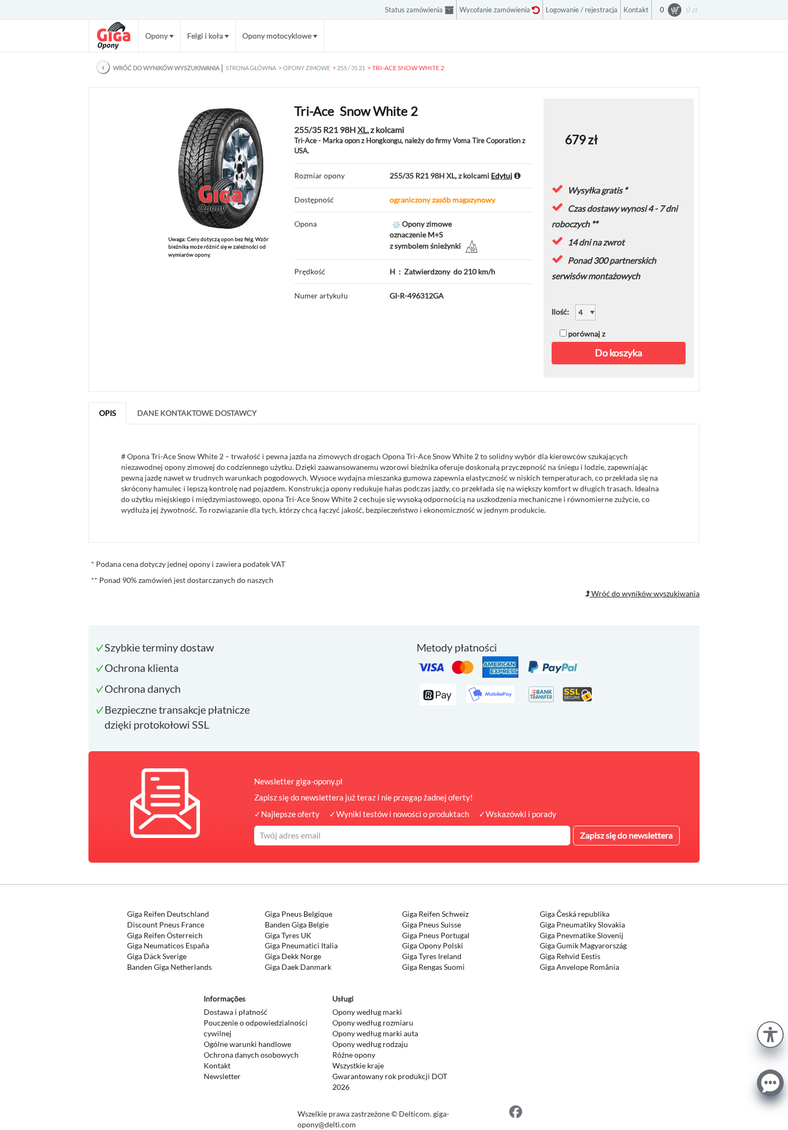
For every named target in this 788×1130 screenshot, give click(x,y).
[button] (770, 1033)
